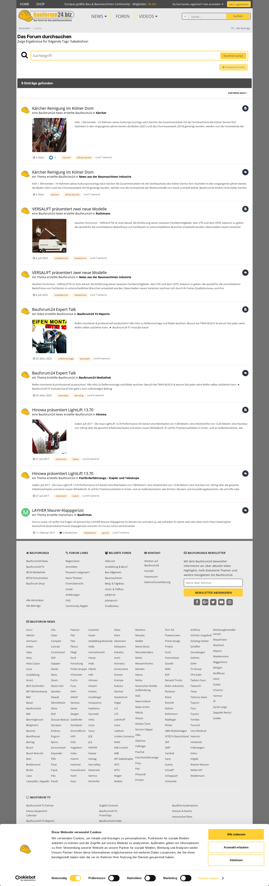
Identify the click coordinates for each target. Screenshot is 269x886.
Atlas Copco (33, 663)
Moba (138, 680)
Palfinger (140, 746)
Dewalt (55, 697)
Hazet (91, 635)
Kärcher (101, 113)
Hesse (92, 657)
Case (29, 775)
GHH (73, 691)
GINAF (74, 697)
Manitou (140, 630)
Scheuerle (170, 781)
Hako (73, 753)
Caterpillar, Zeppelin (37, 781)
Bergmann (32, 725)
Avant (29, 680)
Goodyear (76, 725)
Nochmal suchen (233, 56)
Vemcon (195, 736)
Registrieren (73, 561)
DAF (53, 657)
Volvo (193, 753)
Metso (139, 674)
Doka (54, 708)
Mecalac (140, 635)
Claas (54, 635)
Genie (73, 708)
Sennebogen (197, 652)
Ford (73, 657)
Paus (138, 763)
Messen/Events (144, 663)
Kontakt (149, 571)
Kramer (118, 674)
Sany (168, 759)
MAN (117, 742)
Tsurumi (195, 725)
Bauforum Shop (35, 583)
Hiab (91, 663)
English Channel (108, 805)
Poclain (139, 780)
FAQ (68, 600)
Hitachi (92, 686)
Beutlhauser (33, 736)
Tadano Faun (198, 680)
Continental (58, 652)
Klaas (117, 630)
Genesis (75, 702)
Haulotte (93, 630)
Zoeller (217, 718)
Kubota (118, 686)
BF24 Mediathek (35, 572)
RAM (168, 669)
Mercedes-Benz (144, 652)
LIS (116, 708)
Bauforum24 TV (35, 566)
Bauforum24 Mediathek (95, 377)
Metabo (140, 669)
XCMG (216, 684)
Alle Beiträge (33, 605)
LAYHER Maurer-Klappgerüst (58, 510)
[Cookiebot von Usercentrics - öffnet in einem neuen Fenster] (25, 878)
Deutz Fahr (57, 686)
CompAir (56, 641)
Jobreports (111, 600)
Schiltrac (195, 630)
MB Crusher (121, 747)
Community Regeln (77, 606)
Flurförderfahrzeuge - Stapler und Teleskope (109, 478)
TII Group (195, 669)
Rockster (170, 691)
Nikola (139, 712)
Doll (53, 714)
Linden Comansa (124, 736)
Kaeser (92, 753)
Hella (91, 646)
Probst (169, 646)
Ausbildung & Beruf (116, 566)
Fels (53, 775)
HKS (72, 736)
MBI (116, 753)
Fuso (73, 686)
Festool (74, 630)
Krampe (118, 680)
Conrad (55, 646)
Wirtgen (217, 667)
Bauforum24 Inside (110, 821)
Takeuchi (195, 686)
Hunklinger (94, 697)
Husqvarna (94, 702)
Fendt (54, 781)
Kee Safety (94, 764)
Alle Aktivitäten (35, 600)
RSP (167, 674)
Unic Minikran (198, 731)
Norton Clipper (144, 729)
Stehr (193, 663)
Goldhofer (76, 719)
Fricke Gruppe (78, 669)
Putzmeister (172, 657)
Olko (138, 735)
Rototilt (169, 702)
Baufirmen (84, 515)
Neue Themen (74, 578)
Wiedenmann (221, 656)
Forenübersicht (74, 583)
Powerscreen (172, 635)
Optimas (140, 740)
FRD (53, 759)
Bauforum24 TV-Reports (93, 314)
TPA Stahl (195, 674)
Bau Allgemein (113, 572)
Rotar (168, 697)
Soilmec (194, 657)
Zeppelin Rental (222, 712)
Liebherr (119, 731)
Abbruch (110, 561)
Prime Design (172, 641)
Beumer (30, 731)
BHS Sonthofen (35, 686)
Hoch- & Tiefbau (114, 589)
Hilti (90, 674)
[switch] (114, 878)
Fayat (54, 770)
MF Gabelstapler (123, 759)
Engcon (55, 736)
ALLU (29, 630)
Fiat (72, 635)
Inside (69, 589)
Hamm (74, 759)
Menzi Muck (142, 646)
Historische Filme (182, 816)
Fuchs (73, 680)
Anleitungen (73, 594)
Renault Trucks (173, 680)
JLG (90, 742)
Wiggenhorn (220, 662)
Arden (29, 646)
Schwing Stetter (199, 641)
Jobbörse (110, 594)
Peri (137, 768)
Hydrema (93, 708)
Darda (54, 669)
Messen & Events (182, 811)
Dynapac (56, 725)
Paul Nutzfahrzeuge (146, 757)
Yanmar (217, 695)
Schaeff (169, 770)
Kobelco (119, 652)
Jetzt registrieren (239, 4)
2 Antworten (69, 532)
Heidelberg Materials (100, 641)
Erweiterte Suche (234, 67)
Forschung (76, 663)
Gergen (74, 714)
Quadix (169, 663)
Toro (193, 708)
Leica (117, 725)
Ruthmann (103, 213)
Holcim (92, 691)
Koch (117, 657)
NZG (137, 695)
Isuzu (91, 725)
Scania (169, 764)
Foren (123, 16)
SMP (167, 747)
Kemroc (92, 775)
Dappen (55, 663)
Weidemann (197, 775)
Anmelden (72, 566)
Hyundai (93, 714)
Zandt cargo (220, 707)
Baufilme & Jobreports (185, 805)
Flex (72, 641)
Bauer (29, 702)
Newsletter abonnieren (213, 592)
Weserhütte (220, 639)
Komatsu (119, 663)
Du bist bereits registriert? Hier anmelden (197, 4)
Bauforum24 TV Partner (40, 805)
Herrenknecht (96, 652)
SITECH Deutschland (177, 736)
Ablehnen (236, 860)
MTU (117, 770)
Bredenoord (33, 764)
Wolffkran (219, 673)
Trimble (194, 719)
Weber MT (196, 770)
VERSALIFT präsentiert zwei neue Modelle (69, 209)
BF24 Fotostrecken (37, 578)
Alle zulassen (236, 834)
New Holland (142, 701)
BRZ (28, 697)
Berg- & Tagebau (114, 583)
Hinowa (101, 414)
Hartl (73, 775)
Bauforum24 (33, 708)
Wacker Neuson (199, 764)
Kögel (117, 702)
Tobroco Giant (198, 697)
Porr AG (169, 630)
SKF (167, 742)
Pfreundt (140, 774)
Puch (168, 652)
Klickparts (120, 646)
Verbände (196, 742)
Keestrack (94, 770)
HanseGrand (77, 770)
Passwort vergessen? (78, 572)
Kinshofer (94, 781)
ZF (214, 701)
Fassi (54, 764)
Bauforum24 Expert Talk (54, 309)
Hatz (73, 781)
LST (116, 714)
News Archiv (142, 707)
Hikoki (92, 669)
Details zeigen (208, 878)
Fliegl (73, 652)
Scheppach (171, 775)
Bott (28, 759)
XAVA (216, 679)
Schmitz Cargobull (200, 635)
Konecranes (121, 669)
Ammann (31, 641)
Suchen (238, 16)
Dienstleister (58, 702)
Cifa (53, 630)
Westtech (218, 645)
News (97, 16)
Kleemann (120, 641)
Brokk (29, 770)
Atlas (29, 657)
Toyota (194, 714)
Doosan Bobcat (60, 719)
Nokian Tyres (143, 723)
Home (24, 4)
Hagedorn (76, 747)
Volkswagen (197, 747)
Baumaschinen (113, 578)
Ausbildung (32, 674)
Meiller (139, 641)
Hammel (75, 764)
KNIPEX (92, 747)
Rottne (169, 708)
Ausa (29, 669)
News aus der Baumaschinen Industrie (105, 176)
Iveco (91, 731)
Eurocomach (58, 747)
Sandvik (169, 753)
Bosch (29, 747)
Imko (91, 719)
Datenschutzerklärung (157, 582)
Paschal (139, 752)
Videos (147, 16)
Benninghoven (34, 719)
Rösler (168, 725)
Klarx (117, 635)
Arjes (29, 652)
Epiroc (54, 742)
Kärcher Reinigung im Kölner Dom (63, 108)
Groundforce (77, 731)
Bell (28, 714)
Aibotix (30, 635)
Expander (56, 753)
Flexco (74, 646)
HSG (73, 742)
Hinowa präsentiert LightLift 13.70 (63, 409)
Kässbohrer (121, 697)
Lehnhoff (119, 719)
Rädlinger (170, 719)
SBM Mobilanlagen (176, 731)
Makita (118, 781)
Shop (40, 4)
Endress (55, 731)
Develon (56, 691)
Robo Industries (174, 686)
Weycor (217, 651)
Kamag (92, 759)
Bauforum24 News (37, 561)
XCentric (218, 690)
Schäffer (195, 646)
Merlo (138, 657)
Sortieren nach (237, 93)
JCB (90, 736)
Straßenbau (112, 606)
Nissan (139, 718)
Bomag (30, 742)
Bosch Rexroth (34, 753)
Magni (118, 775)
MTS (116, 764)
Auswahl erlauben (236, 847)
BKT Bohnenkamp (36, 691)
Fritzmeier (76, 674)
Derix (54, 674)
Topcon (194, 702)
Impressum (151, 576)
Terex (193, 691)
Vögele (194, 759)
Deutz (54, 680)
